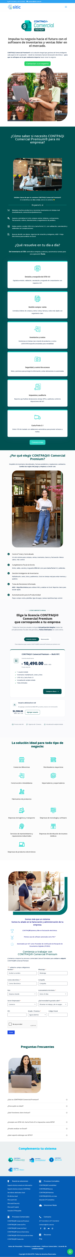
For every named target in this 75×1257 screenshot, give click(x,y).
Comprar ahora (51, 691)
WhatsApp (42, 969)
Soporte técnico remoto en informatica (20, 1185)
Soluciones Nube (50, 1205)
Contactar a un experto (37, 63)
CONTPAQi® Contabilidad (47, 1185)
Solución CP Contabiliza (46, 1200)
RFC (9, 1011)
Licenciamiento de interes (47, 990)
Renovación (45, 639)
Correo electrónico (14, 980)
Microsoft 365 (12, 1200)
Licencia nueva (31, 639)
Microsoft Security (14, 1203)
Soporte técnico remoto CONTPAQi (19, 1189)
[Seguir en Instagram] (44, 1228)
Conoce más (37, 442)
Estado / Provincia (34, 1011)
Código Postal (53, 1011)
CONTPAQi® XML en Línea (48, 1196)
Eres (9, 990)
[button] (70, 1252)
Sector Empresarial (14, 1001)
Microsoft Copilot (13, 1207)
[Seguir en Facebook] (40, 1228)
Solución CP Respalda (14, 1211)
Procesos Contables (51, 1181)
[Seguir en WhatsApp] (52, 1228)
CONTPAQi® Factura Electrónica (18, 1232)
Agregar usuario (32, 712)
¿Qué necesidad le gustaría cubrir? (49, 1001)
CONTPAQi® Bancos (46, 1189)
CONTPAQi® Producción (16, 1239)
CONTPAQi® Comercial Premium (18, 1221)
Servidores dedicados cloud (16, 1192)
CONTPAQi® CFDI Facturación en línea (20, 1235)
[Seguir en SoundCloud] (48, 1228)
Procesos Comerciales (20, 1217)
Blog (40, 1239)
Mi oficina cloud (13, 1196)
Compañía (41, 980)
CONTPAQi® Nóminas (46, 1192)
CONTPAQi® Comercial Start (17, 1228)
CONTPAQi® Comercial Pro (16, 1224)
